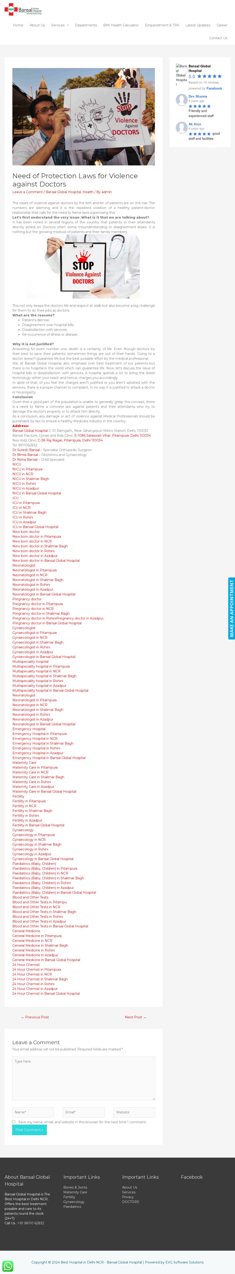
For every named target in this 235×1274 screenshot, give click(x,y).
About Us (37, 25)
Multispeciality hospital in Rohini (37, 681)
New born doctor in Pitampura (36, 536)
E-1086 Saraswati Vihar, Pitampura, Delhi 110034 (112, 435)
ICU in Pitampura (26, 503)
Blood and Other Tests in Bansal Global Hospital (50, 926)
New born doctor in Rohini (33, 551)
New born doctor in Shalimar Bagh (40, 546)
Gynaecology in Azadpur (31, 854)
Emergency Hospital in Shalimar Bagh (42, 743)
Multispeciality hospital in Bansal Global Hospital (50, 690)
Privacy (128, 1197)
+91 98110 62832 (31, 1223)
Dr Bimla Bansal (25, 455)
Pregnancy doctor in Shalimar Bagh (41, 613)
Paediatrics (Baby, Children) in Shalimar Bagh (48, 878)
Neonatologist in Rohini (31, 585)
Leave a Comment (27, 192)
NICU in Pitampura (27, 469)
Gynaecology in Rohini (30, 849)
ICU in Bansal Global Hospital (35, 527)
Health (88, 192)
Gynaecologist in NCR (30, 638)
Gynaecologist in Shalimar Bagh (37, 642)
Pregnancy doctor (27, 599)
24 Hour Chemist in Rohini (33, 984)
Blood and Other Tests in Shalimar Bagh (44, 912)
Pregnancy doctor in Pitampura (37, 604)
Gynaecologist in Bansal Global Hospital (43, 657)
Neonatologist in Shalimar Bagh (37, 580)
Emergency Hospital (28, 729)
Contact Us (218, 38)
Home (18, 25)
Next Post (135, 1017)
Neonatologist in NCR (30, 575)
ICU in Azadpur (24, 522)
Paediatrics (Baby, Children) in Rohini (41, 883)
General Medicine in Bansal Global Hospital (46, 960)
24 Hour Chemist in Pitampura (36, 969)
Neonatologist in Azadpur (32, 589)
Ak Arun (195, 124)
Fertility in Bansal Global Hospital (38, 825)
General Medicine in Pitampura (37, 936)
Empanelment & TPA (162, 25)
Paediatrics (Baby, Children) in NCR (40, 873)
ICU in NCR (21, 508)
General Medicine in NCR (32, 941)
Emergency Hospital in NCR (35, 739)
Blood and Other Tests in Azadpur (39, 921)
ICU (15, 498)
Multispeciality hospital (30, 662)
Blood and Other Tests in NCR (36, 907)
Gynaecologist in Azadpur (32, 652)
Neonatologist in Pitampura (34, 570)
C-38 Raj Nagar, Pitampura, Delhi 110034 (70, 440)
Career (222, 25)
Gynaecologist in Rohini (31, 647)
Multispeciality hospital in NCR (36, 671)
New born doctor (26, 532)
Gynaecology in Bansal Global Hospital (42, 859)
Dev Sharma (198, 96)
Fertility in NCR (24, 806)
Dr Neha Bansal (24, 460)
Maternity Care (24, 763)
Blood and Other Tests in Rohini (37, 917)
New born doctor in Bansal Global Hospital (46, 561)
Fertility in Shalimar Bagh (32, 811)
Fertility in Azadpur (27, 820)
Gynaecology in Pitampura (33, 835)
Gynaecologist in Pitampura (34, 633)
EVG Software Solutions (184, 1262)
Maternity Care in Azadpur (33, 787)
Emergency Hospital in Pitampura (39, 734)
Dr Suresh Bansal (26, 450)
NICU (16, 464)
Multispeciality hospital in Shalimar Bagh (44, 676)
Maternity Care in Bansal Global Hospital (44, 791)
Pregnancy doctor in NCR (33, 609)
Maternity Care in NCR (30, 772)
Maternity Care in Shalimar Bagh (38, 777)
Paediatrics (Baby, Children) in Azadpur (43, 888)
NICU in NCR (22, 474)
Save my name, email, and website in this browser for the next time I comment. (82, 1122)
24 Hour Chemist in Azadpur (35, 989)
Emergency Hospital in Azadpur (37, 753)
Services (57, 25)
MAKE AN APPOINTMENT (231, 608)
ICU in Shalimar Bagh (29, 512)
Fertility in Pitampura (29, 801)
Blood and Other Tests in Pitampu (39, 902)
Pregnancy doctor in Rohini (34, 618)
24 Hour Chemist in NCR (32, 974)
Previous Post (35, 1017)
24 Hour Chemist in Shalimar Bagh (40, 979)
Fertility (18, 796)
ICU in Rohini (22, 517)
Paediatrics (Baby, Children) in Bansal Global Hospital (54, 892)
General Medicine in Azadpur (35, 955)
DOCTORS (130, 1202)
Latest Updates (197, 25)
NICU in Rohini (24, 484)
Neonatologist (23, 565)
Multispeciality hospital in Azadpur (39, 686)
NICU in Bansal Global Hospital (36, 493)
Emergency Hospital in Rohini (36, 748)
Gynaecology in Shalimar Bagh (37, 844)
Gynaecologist (23, 628)
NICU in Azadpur (25, 488)
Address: (20, 426)
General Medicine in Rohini (33, 950)
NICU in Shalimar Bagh (30, 479)
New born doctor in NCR (32, 541)
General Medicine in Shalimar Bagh (40, 945)
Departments (86, 25)
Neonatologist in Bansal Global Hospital (43, 594)
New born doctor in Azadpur (35, 556)
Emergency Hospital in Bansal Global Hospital (48, 758)
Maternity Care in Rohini (31, 782)
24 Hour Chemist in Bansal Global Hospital (46, 994)
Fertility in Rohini (25, 816)
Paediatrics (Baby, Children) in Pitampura (44, 868)
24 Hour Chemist (26, 965)
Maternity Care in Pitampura (35, 767)
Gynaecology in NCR (29, 840)
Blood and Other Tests (30, 897)
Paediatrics (72, 1207)
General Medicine (26, 931)
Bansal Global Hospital (63, 192)
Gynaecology (23, 830)
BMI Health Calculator (121, 25)
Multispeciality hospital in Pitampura (41, 666)
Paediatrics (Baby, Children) (34, 864)
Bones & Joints (75, 1187)
